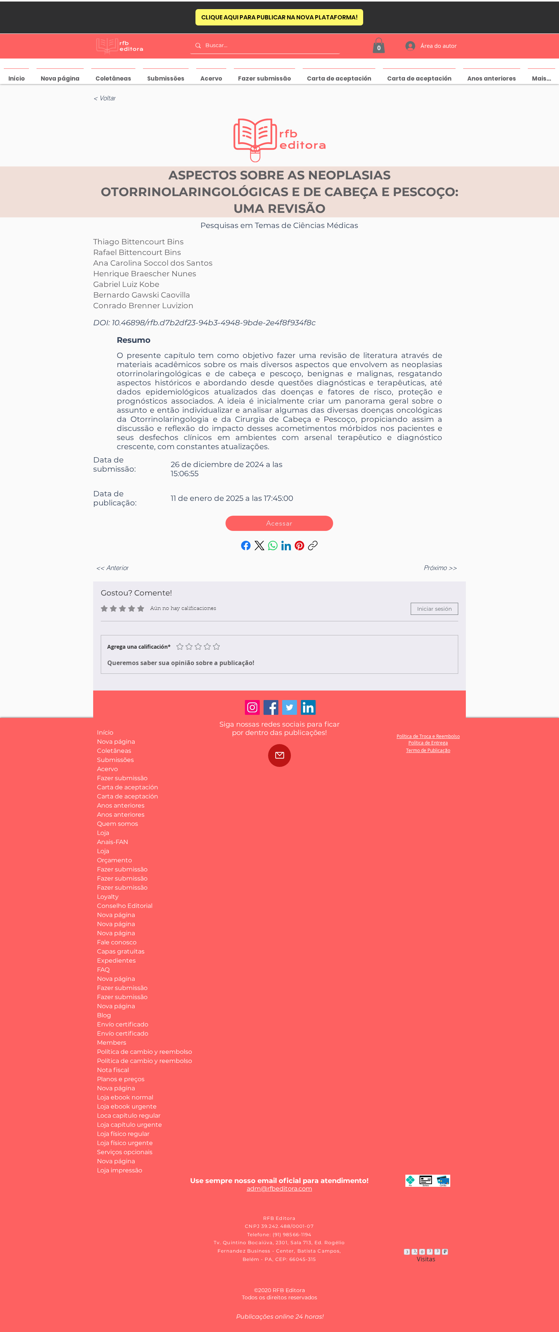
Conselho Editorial (124, 905)
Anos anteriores (121, 805)
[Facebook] (246, 545)
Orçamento (114, 860)
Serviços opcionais (124, 1152)
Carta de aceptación (125, 787)
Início (105, 732)
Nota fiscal (113, 1070)
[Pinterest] (299, 545)
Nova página (116, 741)
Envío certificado (122, 1024)
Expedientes (116, 960)
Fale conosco (117, 942)
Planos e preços (121, 1079)
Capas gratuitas (121, 951)
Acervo (107, 769)
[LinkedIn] (286, 545)
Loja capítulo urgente (125, 1124)
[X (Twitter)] (259, 545)
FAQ (103, 969)
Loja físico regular (123, 1133)
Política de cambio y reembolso (125, 1051)
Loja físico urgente (125, 1143)
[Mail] (279, 755)
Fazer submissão (122, 778)
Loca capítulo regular (125, 1115)
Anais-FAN (112, 842)
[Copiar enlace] (313, 545)
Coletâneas (114, 750)
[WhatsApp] (273, 545)
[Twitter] (289, 707)
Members (111, 1042)
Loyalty (108, 896)
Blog (104, 1015)
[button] (378, 45)
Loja (103, 832)
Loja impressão (119, 1170)
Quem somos (117, 823)
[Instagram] (252, 707)
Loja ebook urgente (125, 1106)
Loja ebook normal (125, 1097)
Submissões (115, 759)
